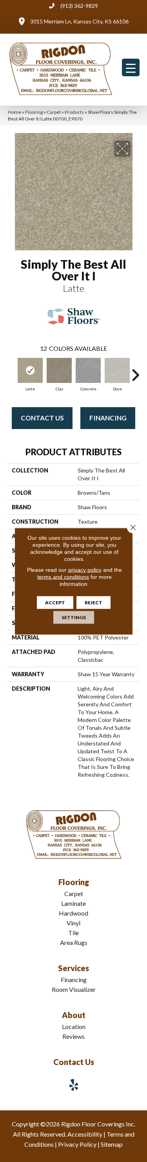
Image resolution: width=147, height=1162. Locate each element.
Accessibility (84, 1134)
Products (74, 112)
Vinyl (73, 923)
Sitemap (112, 1144)
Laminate (73, 903)
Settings (74, 617)
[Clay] (59, 370)
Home (14, 112)
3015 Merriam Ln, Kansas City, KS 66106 (79, 21)
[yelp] (74, 1085)
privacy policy (85, 569)
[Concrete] (88, 370)
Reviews (73, 1036)
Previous (12, 371)
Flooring (34, 112)
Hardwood (73, 913)
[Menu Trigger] (131, 67)
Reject (93, 602)
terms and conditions (63, 576)
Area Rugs (73, 942)
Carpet (54, 112)
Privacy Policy (77, 1144)
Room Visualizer (74, 989)
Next (135, 371)
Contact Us (42, 418)
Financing (108, 418)
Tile (73, 932)
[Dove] (117, 370)
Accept (55, 602)
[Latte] (30, 370)
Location (73, 1026)
